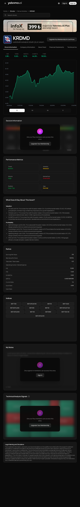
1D (17, 110)
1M (47, 110)
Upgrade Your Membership (40, 144)
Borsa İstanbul (22, 11)
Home (5, 11)
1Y (63, 110)
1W (32, 110)
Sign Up (72, 3)
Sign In (40, 375)
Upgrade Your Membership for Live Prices (61, 39)
